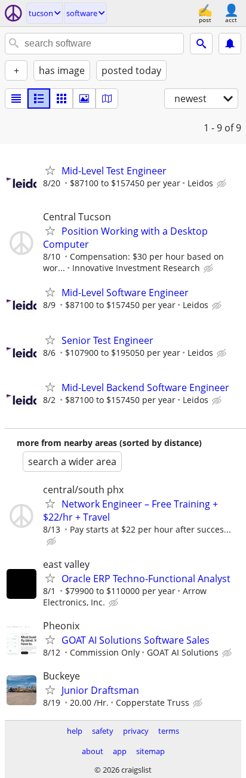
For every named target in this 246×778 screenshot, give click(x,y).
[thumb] (38, 98)
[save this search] (230, 43)
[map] (107, 98)
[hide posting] (223, 184)
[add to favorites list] (50, 170)
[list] (16, 98)
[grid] (61, 98)
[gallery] (84, 98)
